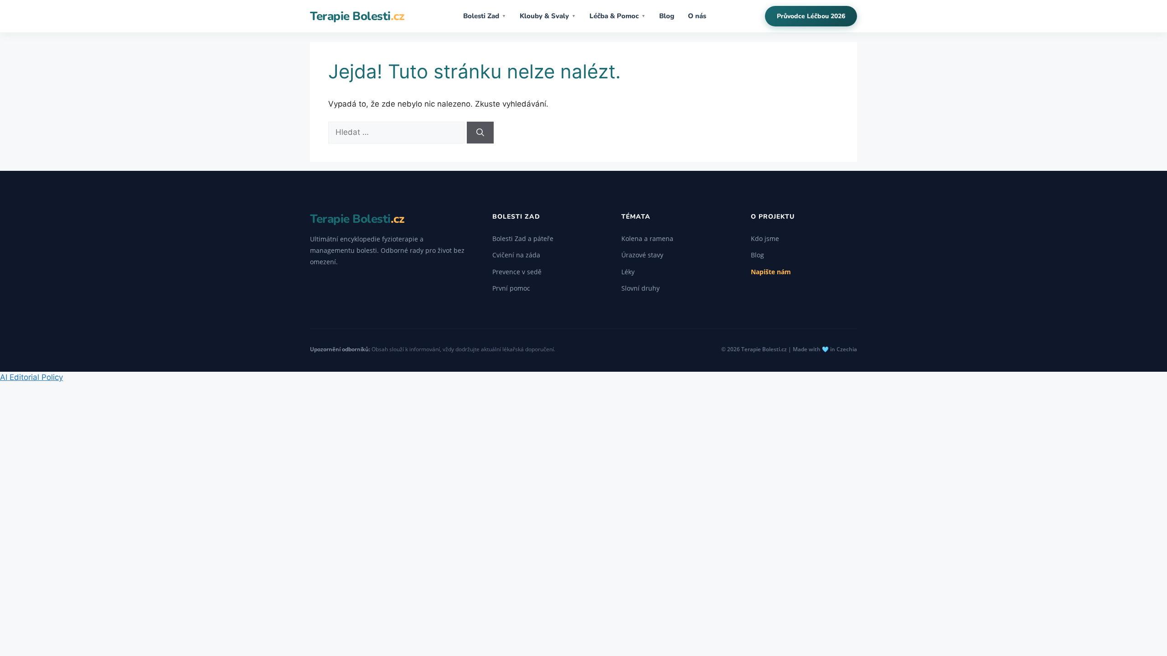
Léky (628, 271)
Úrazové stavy (642, 255)
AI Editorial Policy (31, 377)
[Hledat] (480, 133)
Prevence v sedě (517, 271)
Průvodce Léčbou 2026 (811, 16)
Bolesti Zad (484, 15)
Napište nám (771, 271)
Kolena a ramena (647, 238)
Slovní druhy (640, 288)
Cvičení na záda (516, 255)
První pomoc (511, 288)
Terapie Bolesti (357, 16)
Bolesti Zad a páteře (522, 238)
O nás (697, 15)
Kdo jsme (765, 238)
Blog (666, 15)
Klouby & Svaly (548, 15)
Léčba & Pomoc (617, 15)
